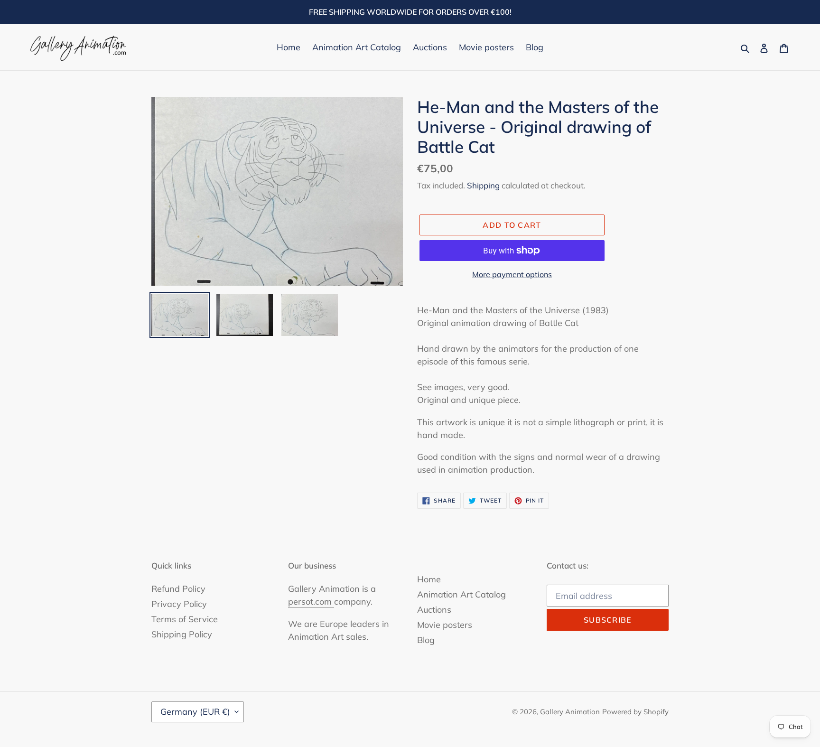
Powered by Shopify (635, 711)
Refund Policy (178, 588)
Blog (426, 640)
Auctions (434, 609)
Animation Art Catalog (461, 594)
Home (429, 579)
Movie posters (444, 624)
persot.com (311, 601)
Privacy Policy (179, 603)
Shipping (483, 185)
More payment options (512, 274)
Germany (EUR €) (195, 711)
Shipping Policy (181, 634)
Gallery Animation (570, 711)
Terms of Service (184, 619)
